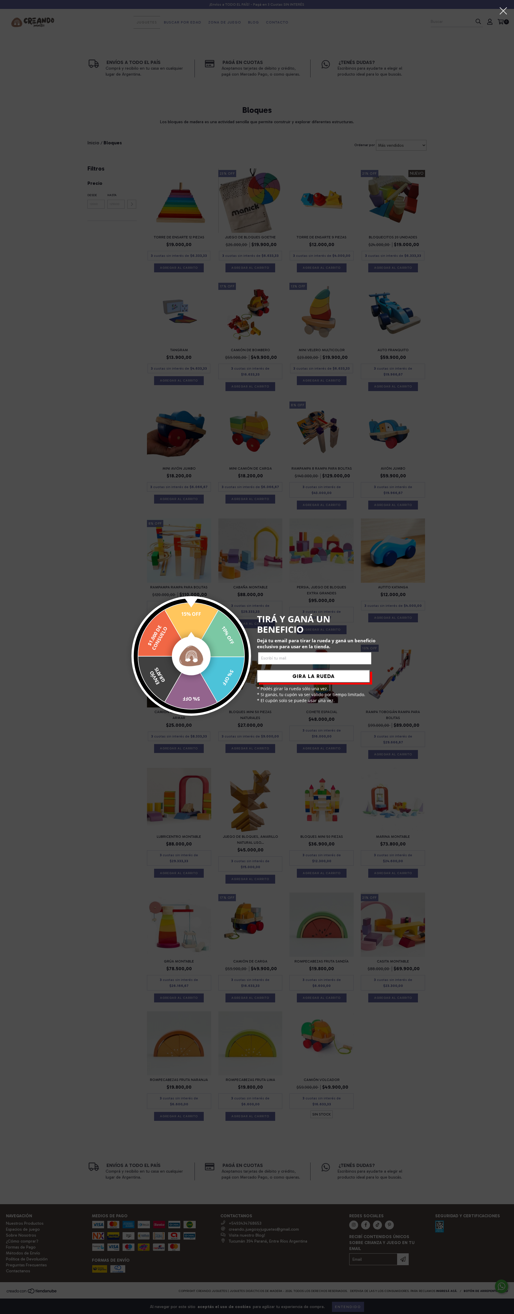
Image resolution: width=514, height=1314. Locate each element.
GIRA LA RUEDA (313, 676)
